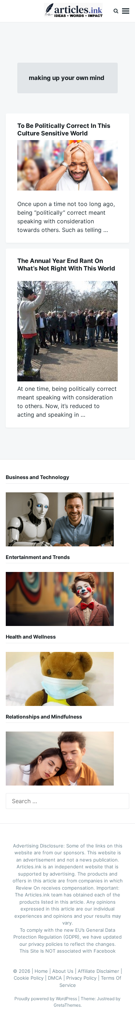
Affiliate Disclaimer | (100, 971)
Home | (43, 971)
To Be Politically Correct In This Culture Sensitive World (63, 129)
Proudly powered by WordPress (46, 998)
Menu (125, 11)
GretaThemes (67, 1005)
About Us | (65, 971)
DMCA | (57, 978)
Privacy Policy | (83, 978)
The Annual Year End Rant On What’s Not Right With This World (66, 264)
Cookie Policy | (31, 978)
